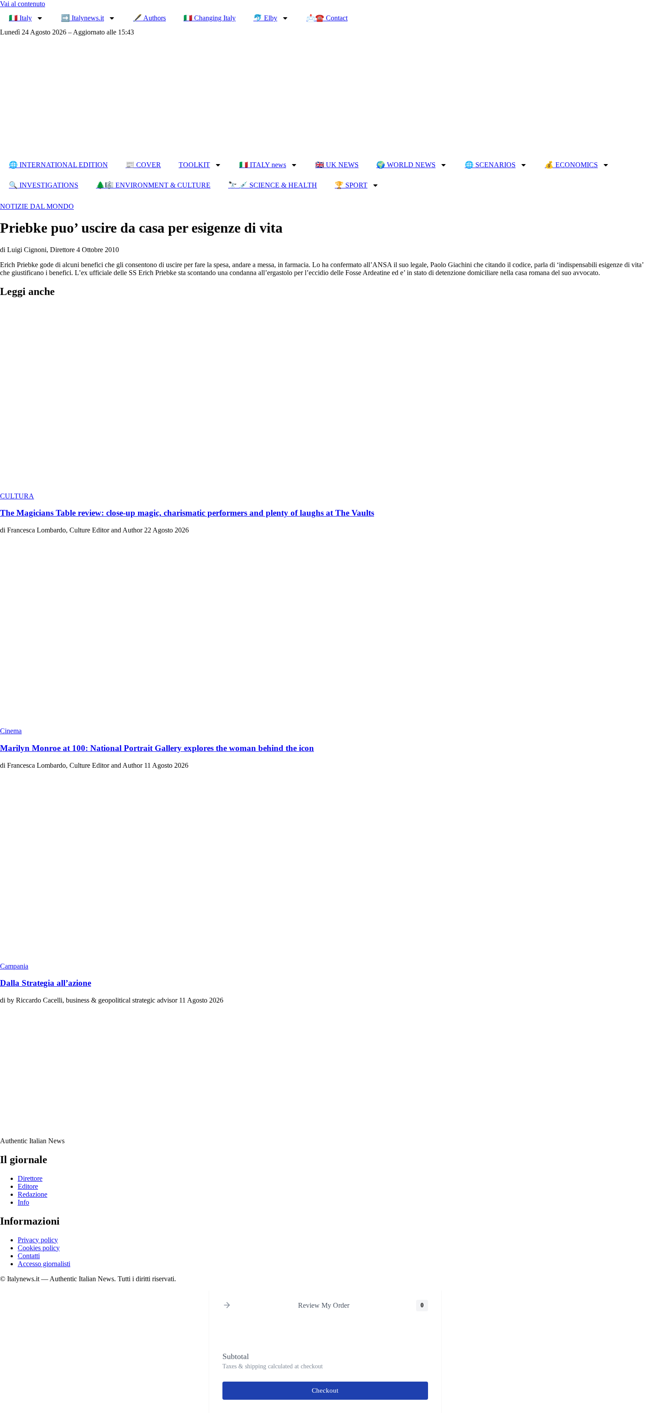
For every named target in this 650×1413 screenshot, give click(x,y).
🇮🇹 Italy (20, 18)
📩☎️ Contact (327, 18)
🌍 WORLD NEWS (406, 164)
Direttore (30, 1178)
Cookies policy (39, 1248)
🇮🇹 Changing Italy (210, 18)
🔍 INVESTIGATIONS (43, 185)
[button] (226, 1306)
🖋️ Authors (149, 18)
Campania (14, 966)
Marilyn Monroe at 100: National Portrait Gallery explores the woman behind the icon (157, 748)
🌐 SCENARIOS (490, 164)
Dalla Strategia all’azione (45, 983)
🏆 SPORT (351, 185)
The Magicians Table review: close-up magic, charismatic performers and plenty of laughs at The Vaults (187, 512)
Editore (28, 1186)
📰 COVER (143, 164)
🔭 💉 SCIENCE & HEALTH (272, 185)
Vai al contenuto (22, 4)
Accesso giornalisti (44, 1263)
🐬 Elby (265, 18)
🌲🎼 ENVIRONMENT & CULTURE (153, 185)
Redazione (32, 1194)
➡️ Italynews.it (82, 18)
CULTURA (17, 496)
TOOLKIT (194, 164)
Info (23, 1202)
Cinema (11, 731)
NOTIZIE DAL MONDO (37, 206)
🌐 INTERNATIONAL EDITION (58, 164)
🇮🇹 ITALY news (262, 164)
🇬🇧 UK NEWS (337, 164)
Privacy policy (38, 1240)
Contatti (29, 1256)
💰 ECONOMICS (571, 164)
